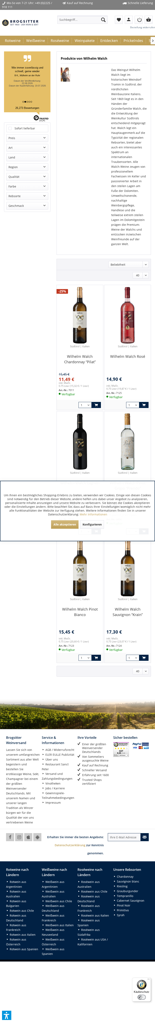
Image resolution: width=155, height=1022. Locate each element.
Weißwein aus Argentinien (53, 884)
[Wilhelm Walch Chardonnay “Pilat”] (80, 315)
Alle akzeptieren (64, 524)
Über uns (51, 759)
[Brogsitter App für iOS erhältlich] (28, 837)
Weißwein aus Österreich (53, 942)
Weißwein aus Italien (59, 925)
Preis (11, 138)
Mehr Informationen (93, 514)
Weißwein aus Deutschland (53, 908)
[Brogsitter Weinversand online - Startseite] (20, 23)
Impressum (53, 802)
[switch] (142, 997)
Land (11, 157)
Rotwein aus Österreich (16, 942)
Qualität (13, 177)
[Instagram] (19, 837)
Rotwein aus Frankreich (16, 927)
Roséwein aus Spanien (89, 922)
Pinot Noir (123, 905)
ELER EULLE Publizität (59, 755)
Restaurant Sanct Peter (55, 766)
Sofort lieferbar (25, 128)
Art (10, 148)
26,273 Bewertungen (27, 107)
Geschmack (16, 206)
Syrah (120, 915)
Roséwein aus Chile (93, 891)
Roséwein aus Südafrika (89, 932)
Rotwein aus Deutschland (16, 918)
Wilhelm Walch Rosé (127, 356)
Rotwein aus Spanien (23, 949)
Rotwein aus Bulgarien (16, 903)
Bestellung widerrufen (142, 27)
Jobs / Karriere (55, 788)
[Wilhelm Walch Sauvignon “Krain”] (127, 568)
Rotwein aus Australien (16, 894)
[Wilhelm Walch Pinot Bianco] (80, 568)
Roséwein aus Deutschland (89, 898)
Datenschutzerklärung (70, 845)
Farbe (12, 186)
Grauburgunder (127, 891)
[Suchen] (103, 20)
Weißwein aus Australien (53, 894)
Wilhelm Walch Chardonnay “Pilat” (80, 359)
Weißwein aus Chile (58, 901)
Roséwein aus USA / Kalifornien (93, 942)
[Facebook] (10, 837)
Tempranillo (124, 896)
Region (13, 167)
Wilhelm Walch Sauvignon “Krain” (128, 612)
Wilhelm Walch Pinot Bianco (80, 612)
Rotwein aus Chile (21, 911)
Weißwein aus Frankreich (53, 918)
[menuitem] (82, 20)
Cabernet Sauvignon (130, 900)
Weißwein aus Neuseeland (53, 932)
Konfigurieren (92, 524)
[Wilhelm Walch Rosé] (127, 315)
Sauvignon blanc (127, 881)
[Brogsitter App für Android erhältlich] (37, 837)
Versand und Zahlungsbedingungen (57, 776)
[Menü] (148, 980)
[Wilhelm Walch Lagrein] (80, 441)
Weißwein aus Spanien (53, 951)
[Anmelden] (139, 20)
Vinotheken (53, 783)
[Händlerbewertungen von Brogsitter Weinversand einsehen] (121, 749)
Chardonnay (124, 876)
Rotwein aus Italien (22, 935)
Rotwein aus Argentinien (16, 884)
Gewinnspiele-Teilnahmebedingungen (58, 795)
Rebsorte (14, 196)
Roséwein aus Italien (94, 915)
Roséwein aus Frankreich (89, 908)
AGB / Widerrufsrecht (59, 750)
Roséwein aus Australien (89, 884)
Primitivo (122, 910)
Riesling (122, 886)
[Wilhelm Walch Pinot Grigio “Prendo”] (127, 441)
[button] (6, 1015)
